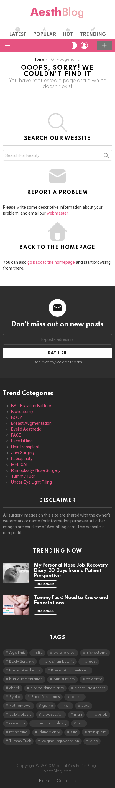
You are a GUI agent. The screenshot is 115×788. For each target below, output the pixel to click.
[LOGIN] (84, 45)
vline (94, 741)
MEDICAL (19, 464)
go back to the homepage (51, 262)
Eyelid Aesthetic (26, 429)
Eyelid (14, 697)
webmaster (57, 213)
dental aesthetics (90, 688)
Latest (17, 34)
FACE (16, 435)
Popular (44, 34)
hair (67, 706)
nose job (17, 723)
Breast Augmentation (31, 423)
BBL (39, 653)
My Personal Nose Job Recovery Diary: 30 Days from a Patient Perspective (71, 570)
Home (44, 781)
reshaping (18, 732)
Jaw (85, 706)
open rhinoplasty (51, 723)
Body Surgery (21, 661)
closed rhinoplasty (47, 688)
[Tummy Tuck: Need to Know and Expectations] (16, 605)
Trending (93, 34)
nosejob (100, 714)
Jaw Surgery (23, 452)
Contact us (66, 781)
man (78, 714)
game (47, 706)
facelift (76, 697)
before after (64, 653)
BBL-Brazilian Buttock (31, 405)
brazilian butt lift (59, 661)
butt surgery (64, 679)
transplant (97, 732)
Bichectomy (22, 411)
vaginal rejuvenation (60, 741)
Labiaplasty (21, 458)
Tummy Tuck (23, 476)
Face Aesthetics (45, 697)
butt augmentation (26, 679)
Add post (104, 45)
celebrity (94, 679)
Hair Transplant (25, 446)
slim (73, 732)
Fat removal (20, 706)
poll (80, 723)
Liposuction (52, 714)
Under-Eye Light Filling (31, 482)
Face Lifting (22, 441)
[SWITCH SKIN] (74, 45)
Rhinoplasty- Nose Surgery (35, 470)
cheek (14, 688)
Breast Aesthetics (24, 670)
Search (106, 156)
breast (91, 661)
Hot (68, 34)
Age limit (17, 653)
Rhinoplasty (49, 732)
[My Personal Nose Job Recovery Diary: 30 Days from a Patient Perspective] (16, 573)
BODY (16, 417)
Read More (45, 584)
